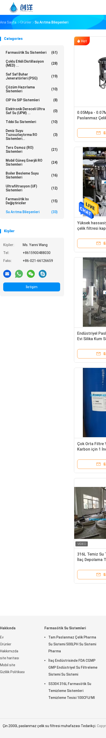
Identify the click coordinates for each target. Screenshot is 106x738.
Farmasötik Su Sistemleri (32, 52)
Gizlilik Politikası (12, 672)
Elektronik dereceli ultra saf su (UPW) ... (32, 111)
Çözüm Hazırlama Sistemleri (32, 89)
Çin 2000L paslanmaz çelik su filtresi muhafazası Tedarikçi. (50, 726)
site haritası (9, 658)
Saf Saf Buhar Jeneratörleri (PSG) (32, 76)
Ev (2, 637)
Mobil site (7, 665)
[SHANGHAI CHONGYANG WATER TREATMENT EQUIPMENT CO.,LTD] (21, 7)
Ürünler (5, 644)
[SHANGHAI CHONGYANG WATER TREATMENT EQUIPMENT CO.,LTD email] (7, 274)
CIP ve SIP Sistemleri (32, 100)
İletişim (31, 287)
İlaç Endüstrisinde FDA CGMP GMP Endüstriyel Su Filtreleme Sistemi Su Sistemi (72, 667)
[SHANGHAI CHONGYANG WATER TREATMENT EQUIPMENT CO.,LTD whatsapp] (19, 274)
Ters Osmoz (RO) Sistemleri (32, 149)
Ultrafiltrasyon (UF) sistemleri (32, 188)
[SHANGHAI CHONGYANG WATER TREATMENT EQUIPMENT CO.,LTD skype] (43, 274)
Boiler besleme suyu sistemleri (32, 175)
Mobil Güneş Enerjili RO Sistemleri (32, 162)
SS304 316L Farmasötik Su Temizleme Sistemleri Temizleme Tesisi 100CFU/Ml (71, 691)
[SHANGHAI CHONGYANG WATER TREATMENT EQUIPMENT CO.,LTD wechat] (31, 274)
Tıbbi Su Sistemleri (32, 122)
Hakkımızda (9, 651)
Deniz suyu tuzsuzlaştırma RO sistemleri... (32, 135)
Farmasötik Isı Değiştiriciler (32, 201)
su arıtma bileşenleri (32, 212)
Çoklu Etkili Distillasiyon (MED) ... (32, 63)
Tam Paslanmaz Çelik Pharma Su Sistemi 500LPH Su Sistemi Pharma (72, 644)
